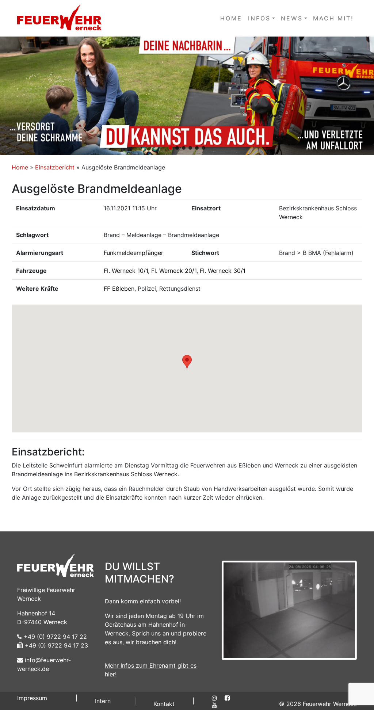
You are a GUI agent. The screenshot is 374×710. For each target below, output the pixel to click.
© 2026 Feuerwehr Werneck (318, 703)
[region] (187, 96)
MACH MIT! (333, 18)
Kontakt (164, 703)
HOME (231, 18)
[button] (187, 96)
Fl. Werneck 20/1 (173, 270)
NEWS (292, 18)
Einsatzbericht (55, 167)
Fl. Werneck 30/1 (222, 270)
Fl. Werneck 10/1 (126, 270)
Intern (103, 701)
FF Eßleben (119, 288)
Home (20, 167)
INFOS (259, 18)
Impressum (32, 698)
